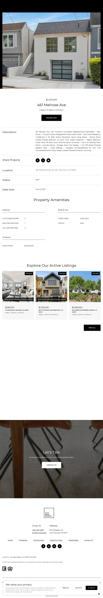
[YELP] (60, 546)
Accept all (91, 588)
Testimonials (73, 540)
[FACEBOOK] (43, 546)
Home (10, 540)
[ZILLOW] (54, 546)
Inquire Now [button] (51, 118)
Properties (23, 540)
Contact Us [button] (51, 465)
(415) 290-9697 (38, 530)
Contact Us (88, 540)
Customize (78, 588)
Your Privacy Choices (51, 595)
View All (92, 328)
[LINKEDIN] (49, 546)
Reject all (66, 588)
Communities (38, 540)
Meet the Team (56, 540)
